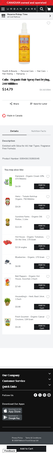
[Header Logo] (21, 9)
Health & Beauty (9, 71)
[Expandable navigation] (3, 9)
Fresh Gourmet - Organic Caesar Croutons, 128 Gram (30, 318)
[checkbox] (48, 23)
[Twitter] (40, 396)
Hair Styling (7, 73)
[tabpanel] (26, 236)
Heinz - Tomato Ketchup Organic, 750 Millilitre (26, 197)
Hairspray (20, 73)
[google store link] (12, 419)
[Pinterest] (49, 396)
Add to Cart (42, 186)
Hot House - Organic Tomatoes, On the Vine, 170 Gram (30, 238)
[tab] (14, 131)
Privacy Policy (17, 438)
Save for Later (40, 103)
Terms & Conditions (33, 438)
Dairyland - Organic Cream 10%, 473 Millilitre (30, 177)
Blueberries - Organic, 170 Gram (29, 257)
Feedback (9, 451)
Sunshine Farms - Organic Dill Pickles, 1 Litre (29, 218)
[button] (41, 9)
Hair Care (41, 71)
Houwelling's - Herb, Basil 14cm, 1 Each (30, 297)
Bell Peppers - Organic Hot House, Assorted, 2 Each (27, 277)
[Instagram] (44, 396)
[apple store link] (12, 412)
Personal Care (27, 71)
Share (16, 103)
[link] (39, 103)
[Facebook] (35, 396)
